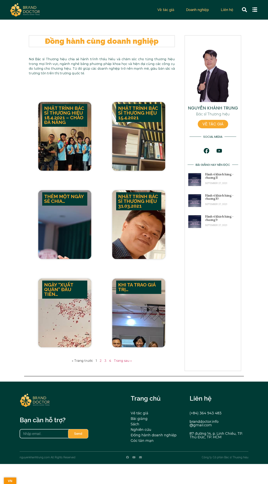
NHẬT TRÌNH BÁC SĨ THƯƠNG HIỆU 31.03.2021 (138, 201)
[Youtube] (134, 457)
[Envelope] (140, 457)
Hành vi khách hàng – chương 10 (219, 197)
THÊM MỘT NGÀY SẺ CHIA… (64, 199)
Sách (135, 424)
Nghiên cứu (141, 429)
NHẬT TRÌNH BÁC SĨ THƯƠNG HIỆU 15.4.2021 (138, 112)
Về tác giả (165, 10)
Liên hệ (227, 10)
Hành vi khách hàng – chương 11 (219, 176)
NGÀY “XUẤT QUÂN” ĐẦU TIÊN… (58, 289)
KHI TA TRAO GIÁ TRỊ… (137, 287)
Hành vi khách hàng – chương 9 (219, 218)
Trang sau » (123, 361)
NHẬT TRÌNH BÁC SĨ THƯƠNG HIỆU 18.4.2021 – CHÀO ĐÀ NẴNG (64, 115)
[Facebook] (127, 457)
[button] (255, 10)
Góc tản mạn (142, 440)
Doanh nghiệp (197, 10)
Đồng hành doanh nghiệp (154, 435)
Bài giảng (139, 419)
